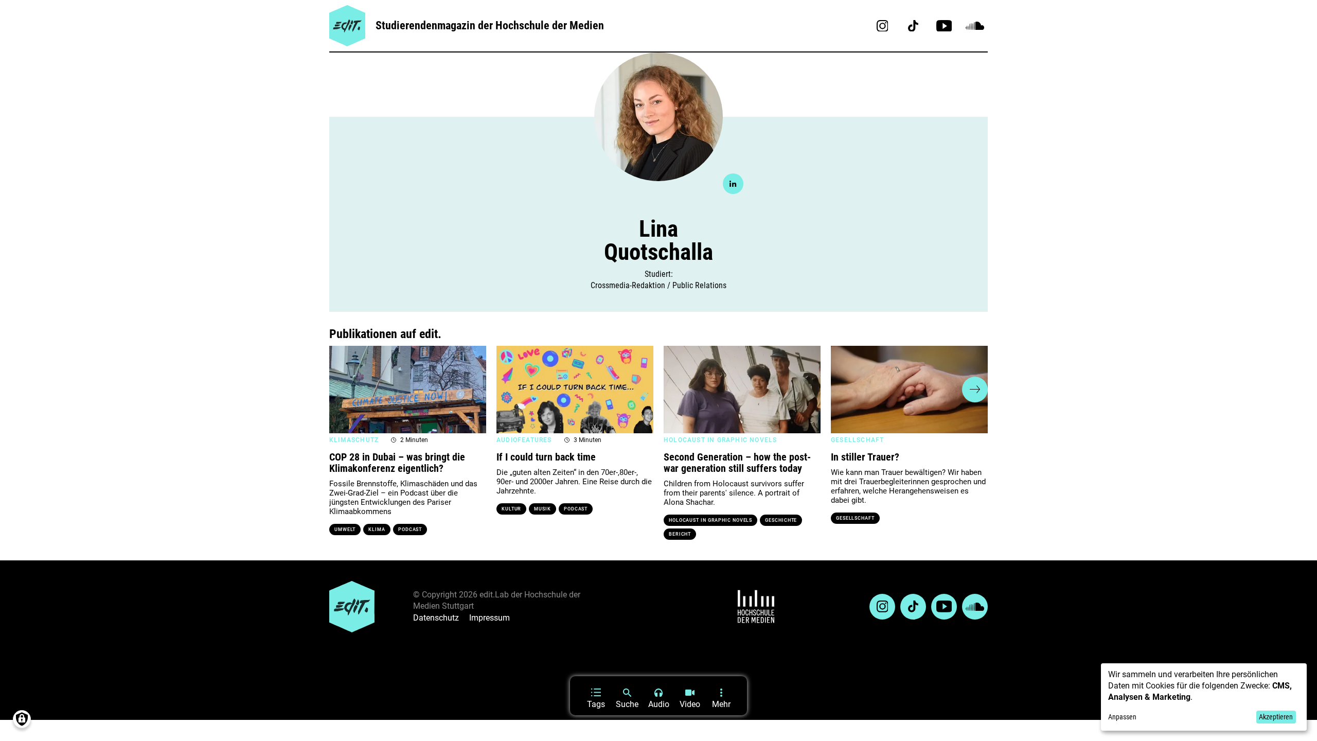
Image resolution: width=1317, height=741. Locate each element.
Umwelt (344, 529)
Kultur (511, 508)
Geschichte (781, 520)
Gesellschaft (855, 518)
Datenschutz (436, 618)
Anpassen (1122, 717)
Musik (542, 508)
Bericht (680, 534)
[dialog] (1204, 697)
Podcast (410, 529)
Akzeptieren (1276, 717)
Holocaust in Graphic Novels (710, 520)
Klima (376, 529)
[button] (342, 389)
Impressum (489, 618)
